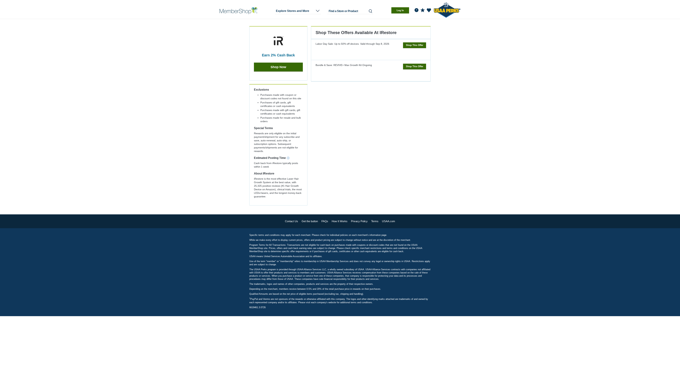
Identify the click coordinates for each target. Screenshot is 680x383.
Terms (374, 221)
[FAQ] (416, 10)
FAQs (324, 221)
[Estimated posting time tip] (288, 158)
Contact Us (291, 221)
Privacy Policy (359, 221)
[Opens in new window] (447, 9)
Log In (400, 10)
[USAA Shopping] (239, 10)
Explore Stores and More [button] (292, 10)
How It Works (339, 221)
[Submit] (370, 11)
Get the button (310, 221)
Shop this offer (414, 45)
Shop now (278, 67)
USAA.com (388, 221)
